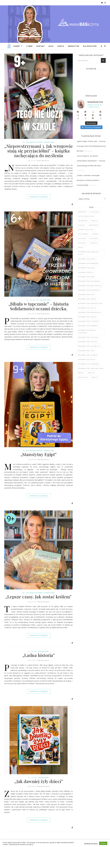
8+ (34, 300)
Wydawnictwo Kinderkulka (89, 312)
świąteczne (83, 377)
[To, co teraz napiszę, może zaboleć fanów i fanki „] (85, 112)
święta (94, 377)
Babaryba (82, 212)
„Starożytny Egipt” (38, 454)
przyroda (94, 238)
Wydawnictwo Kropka (87, 317)
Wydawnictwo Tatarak (87, 355)
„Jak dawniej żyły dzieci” (38, 781)
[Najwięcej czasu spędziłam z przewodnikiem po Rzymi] (93, 115)
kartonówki (83, 234)
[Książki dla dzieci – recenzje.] (9, 46)
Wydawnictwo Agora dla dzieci (88, 253)
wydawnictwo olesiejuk (88, 337)
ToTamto (93, 243)
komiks (95, 234)
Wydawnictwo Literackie (88, 321)
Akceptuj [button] (103, 843)
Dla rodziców (90, 46)
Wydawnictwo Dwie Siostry (89, 285)
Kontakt (40, 46)
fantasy (81, 225)
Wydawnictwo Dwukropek (89, 290)
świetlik (91, 373)
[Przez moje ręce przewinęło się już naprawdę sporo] (85, 118)
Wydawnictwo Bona (86, 276)
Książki (16, 46)
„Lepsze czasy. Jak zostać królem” (38, 596)
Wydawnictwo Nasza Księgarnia (86, 331)
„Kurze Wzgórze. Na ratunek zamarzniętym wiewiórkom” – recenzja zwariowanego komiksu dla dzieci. (91, 161)
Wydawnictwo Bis (85, 272)
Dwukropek (83, 220)
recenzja (82, 243)
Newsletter (73, 46)
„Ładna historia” (38, 655)
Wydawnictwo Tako (86, 350)
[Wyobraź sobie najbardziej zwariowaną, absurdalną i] (100, 112)
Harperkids (93, 225)
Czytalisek (94, 212)
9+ (24, 142)
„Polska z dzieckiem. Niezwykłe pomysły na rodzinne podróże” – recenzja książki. (89, 180)
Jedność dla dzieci (86, 229)
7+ (31, 300)
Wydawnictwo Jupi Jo (87, 308)
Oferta (60, 46)
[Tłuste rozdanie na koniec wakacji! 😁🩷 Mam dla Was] (78, 112)
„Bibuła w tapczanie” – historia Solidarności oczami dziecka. (38, 306)
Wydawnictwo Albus (86, 259)
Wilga (80, 247)
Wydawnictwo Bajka (86, 268)
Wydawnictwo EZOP (86, 294)
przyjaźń (82, 238)
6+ (28, 300)
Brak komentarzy (43, 160)
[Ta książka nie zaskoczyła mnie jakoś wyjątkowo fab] (85, 115)
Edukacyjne (49, 142)
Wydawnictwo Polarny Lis (89, 346)
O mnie (29, 46)
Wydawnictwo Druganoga (89, 281)
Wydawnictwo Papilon (87, 341)
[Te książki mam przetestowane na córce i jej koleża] (78, 115)
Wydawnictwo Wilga (86, 359)
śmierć (81, 373)
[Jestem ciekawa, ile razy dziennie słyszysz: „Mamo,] (100, 118)
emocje (94, 220)
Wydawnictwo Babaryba (88, 263)
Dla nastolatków (34, 142)
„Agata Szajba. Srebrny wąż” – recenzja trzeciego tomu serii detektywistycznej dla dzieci (91, 146)
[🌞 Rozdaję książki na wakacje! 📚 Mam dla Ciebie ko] (93, 118)
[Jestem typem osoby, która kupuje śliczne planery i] (100, 115)
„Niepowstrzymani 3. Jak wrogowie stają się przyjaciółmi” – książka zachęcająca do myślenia (38, 150)
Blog (51, 46)
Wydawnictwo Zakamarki (88, 364)
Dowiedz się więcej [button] (91, 843)
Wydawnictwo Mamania (88, 326)
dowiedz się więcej (39, 197)
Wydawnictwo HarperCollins (90, 303)
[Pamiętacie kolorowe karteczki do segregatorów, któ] (93, 112)
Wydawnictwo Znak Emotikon (90, 368)
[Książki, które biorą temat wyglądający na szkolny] (78, 118)
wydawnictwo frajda (87, 299)
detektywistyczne (86, 216)
